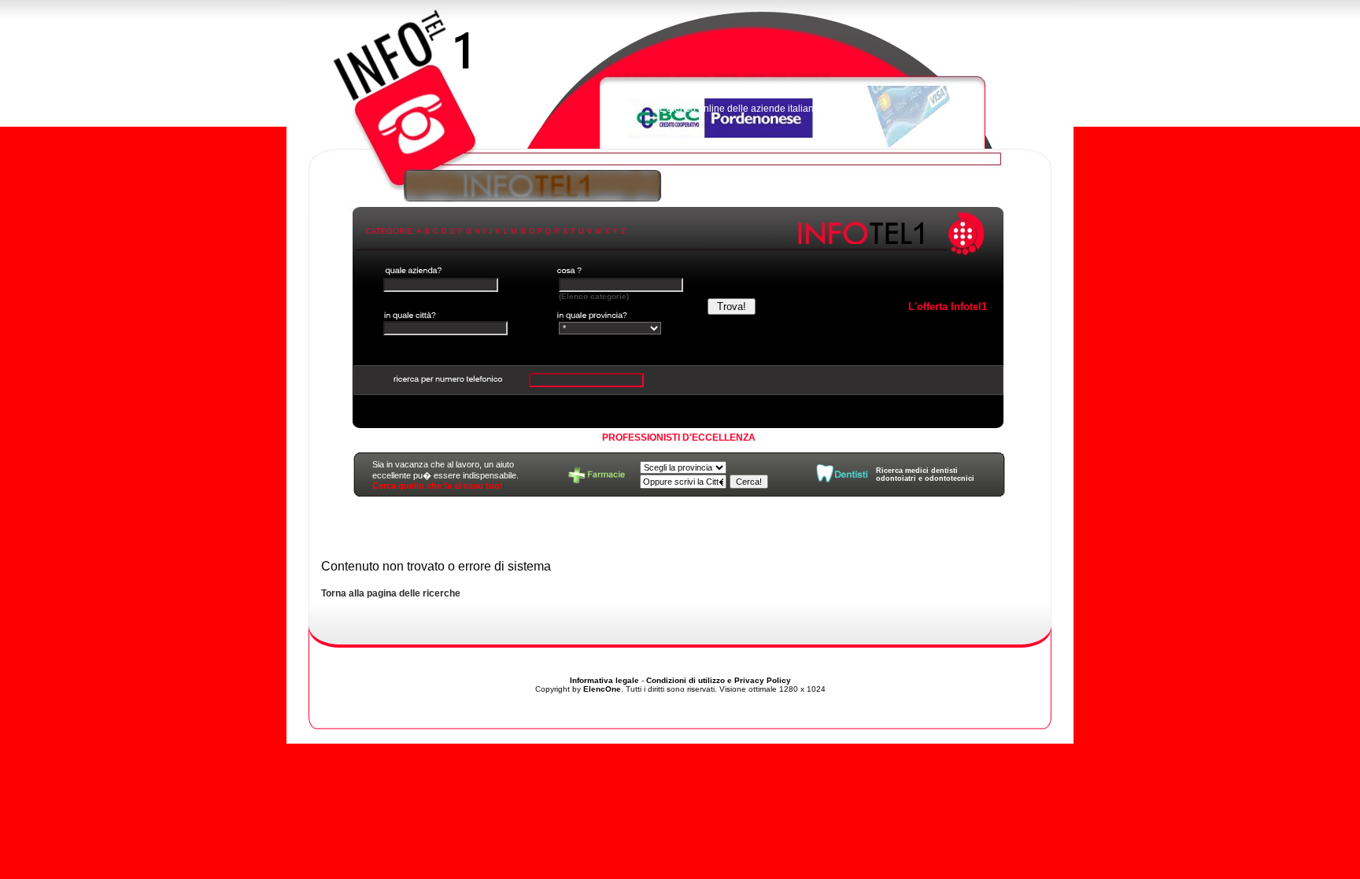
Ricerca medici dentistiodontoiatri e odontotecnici (925, 474)
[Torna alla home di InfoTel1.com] (680, 82)
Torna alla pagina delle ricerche (390, 593)
